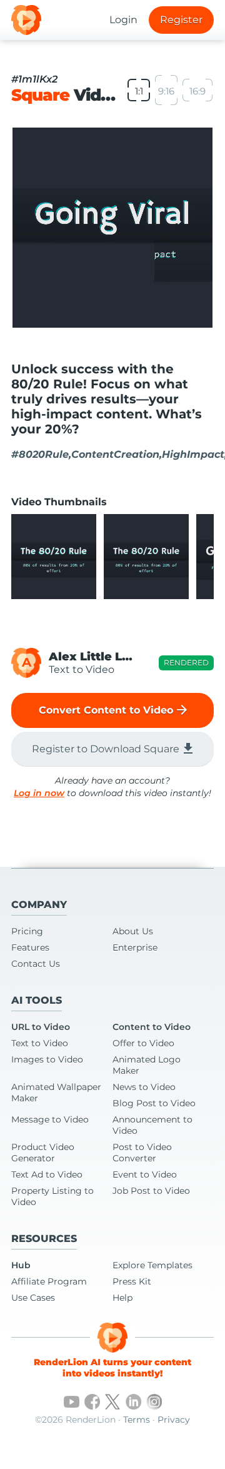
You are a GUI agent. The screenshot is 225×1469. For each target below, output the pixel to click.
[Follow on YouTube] (71, 1402)
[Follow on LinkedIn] (133, 1402)
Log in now (39, 793)
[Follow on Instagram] (154, 1402)
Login (123, 20)
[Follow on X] (113, 1402)
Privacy (174, 1419)
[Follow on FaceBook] (92, 1402)
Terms (136, 1419)
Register (181, 20)
